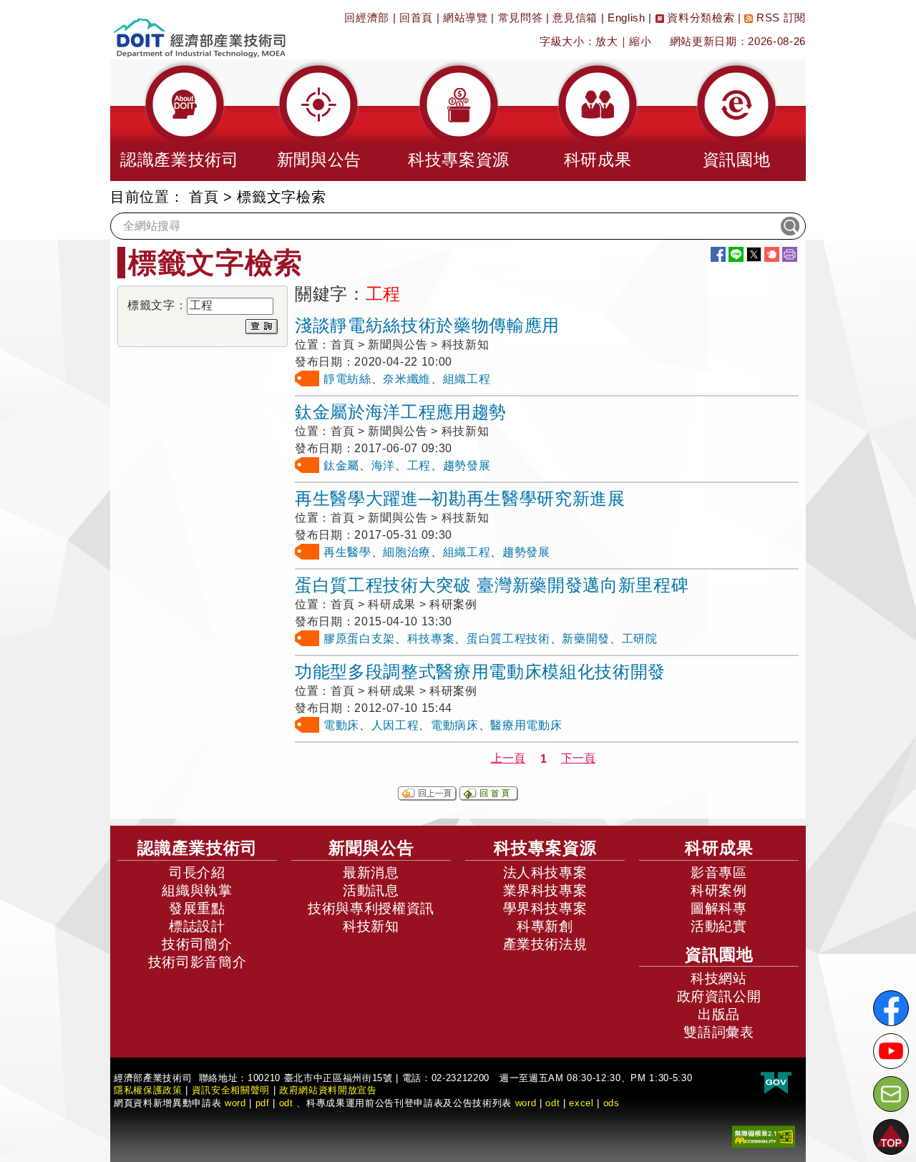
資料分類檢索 (699, 17)
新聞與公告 (371, 848)
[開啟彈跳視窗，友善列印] (790, 254)
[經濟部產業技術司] (199, 29)
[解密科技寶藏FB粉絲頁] (891, 1008)
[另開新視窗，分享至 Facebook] (718, 254)
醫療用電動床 (526, 725)
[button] (179, 120)
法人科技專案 (545, 872)
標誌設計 (197, 926)
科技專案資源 (545, 848)
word (526, 1103)
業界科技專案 (545, 890)
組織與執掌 (197, 890)
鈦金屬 (341, 465)
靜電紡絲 (347, 379)
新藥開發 (586, 639)
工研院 (640, 639)
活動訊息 (371, 890)
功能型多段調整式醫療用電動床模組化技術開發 (480, 671)
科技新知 (371, 926)
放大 (606, 41)
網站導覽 (465, 17)
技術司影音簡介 (197, 962)
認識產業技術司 (197, 848)
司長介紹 (197, 872)
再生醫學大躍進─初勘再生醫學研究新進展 (460, 498)
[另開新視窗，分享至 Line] (736, 254)
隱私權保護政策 (148, 1090)
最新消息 (371, 872)
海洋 (383, 465)
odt (286, 1103)
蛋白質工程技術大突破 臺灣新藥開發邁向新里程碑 (491, 585)
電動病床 (455, 725)
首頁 (203, 197)
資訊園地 (719, 954)
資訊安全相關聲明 (231, 1090)
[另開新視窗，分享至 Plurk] (772, 254)
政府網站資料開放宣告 (328, 1090)
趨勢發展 (467, 465)
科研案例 (719, 890)
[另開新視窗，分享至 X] (754, 254)
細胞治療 (407, 552)
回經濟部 (366, 17)
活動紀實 (719, 926)
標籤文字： (157, 305)
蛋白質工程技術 (508, 639)
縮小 (640, 41)
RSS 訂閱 (779, 17)
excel (581, 1103)
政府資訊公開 (719, 996)
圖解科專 (719, 908)
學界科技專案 (545, 908)
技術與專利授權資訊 (371, 908)
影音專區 (719, 872)
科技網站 (719, 978)
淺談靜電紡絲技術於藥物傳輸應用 (427, 325)
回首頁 (416, 17)
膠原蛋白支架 (359, 639)
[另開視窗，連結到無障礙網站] (763, 1136)
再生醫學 (347, 552)
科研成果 (719, 848)
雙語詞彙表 (718, 1032)
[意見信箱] (891, 1094)
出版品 (719, 1014)
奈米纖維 (407, 379)
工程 (419, 465)
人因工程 (395, 725)
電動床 (341, 725)
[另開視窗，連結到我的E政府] (776, 1084)
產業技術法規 (545, 944)
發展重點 (197, 908)
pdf (262, 1103)
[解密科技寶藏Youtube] (891, 1051)
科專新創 (545, 926)
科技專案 (431, 639)
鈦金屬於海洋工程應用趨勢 (401, 411)
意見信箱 (575, 17)
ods (611, 1103)
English (626, 17)
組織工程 (467, 379)
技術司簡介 (197, 944)
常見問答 (520, 17)
